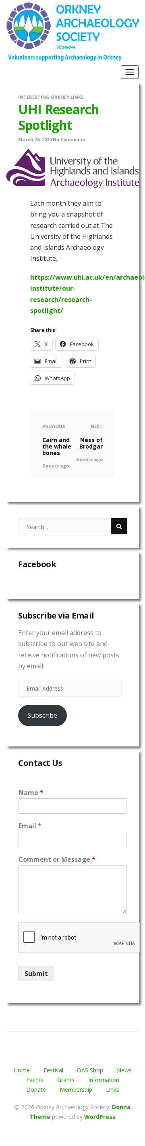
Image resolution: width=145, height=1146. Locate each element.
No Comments (69, 139)
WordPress (100, 1116)
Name (31, 793)
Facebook (37, 564)
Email (30, 826)
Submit (36, 973)
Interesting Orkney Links (51, 97)
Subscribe (42, 715)
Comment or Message (57, 859)
